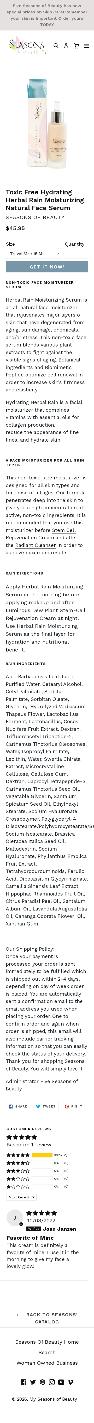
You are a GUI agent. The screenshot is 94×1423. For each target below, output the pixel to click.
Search (47, 1352)
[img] (41, 1213)
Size (10, 244)
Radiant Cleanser (35, 545)
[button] (18, 1155)
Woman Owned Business (47, 1363)
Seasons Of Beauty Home (47, 1342)
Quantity (74, 244)
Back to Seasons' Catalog (51, 1318)
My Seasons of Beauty (53, 1399)
